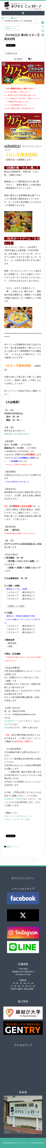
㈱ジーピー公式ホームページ (19, 816)
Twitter (7, 728)
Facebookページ (11, 721)
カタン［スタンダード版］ (18, 819)
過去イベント (13, 847)
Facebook (8, 799)
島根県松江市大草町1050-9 (16, 434)
